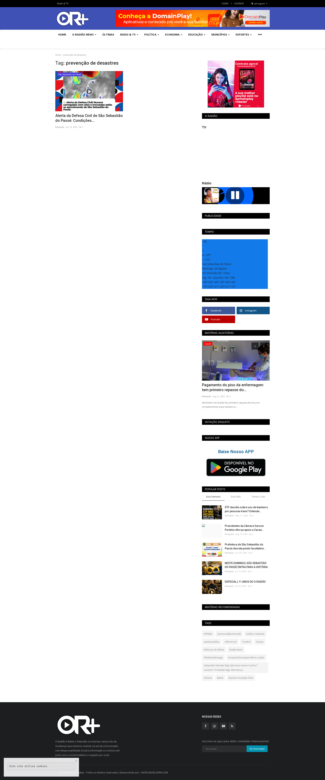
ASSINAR (239, 3)
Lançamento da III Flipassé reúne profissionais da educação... (230, 387)
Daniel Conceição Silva (241, 677)
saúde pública (211, 641)
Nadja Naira (235, 649)
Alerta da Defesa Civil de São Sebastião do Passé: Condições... (89, 118)
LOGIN (225, 3)
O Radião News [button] (83, 34)
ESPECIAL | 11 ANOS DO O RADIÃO (245, 581)
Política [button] (150, 34)
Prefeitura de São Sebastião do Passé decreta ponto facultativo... (245, 546)
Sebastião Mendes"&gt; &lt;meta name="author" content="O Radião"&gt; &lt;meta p (231, 668)
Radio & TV (62, 3)
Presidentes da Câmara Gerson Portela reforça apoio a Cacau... (244, 527)
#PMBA (208, 633)
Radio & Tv (128, 34)
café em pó (231, 641)
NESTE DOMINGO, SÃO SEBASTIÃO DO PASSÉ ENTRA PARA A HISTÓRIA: (246, 565)
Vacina (259, 641)
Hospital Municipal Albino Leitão (246, 657)
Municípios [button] (219, 34)
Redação (59, 127)
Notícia (208, 677)
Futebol (246, 641)
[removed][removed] (229, 633)
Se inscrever (257, 748)
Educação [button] (196, 34)
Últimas (108, 34)
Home (62, 34)
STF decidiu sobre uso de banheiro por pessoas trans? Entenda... (246, 509)
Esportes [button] (243, 34)
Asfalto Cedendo (255, 633)
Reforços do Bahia (214, 649)
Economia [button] (172, 34)
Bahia (220, 677)
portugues (259, 3)
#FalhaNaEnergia (213, 657)
